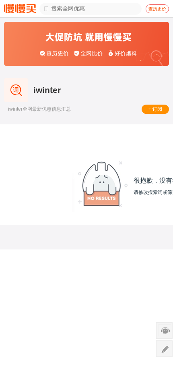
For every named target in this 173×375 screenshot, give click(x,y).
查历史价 (157, 8)
